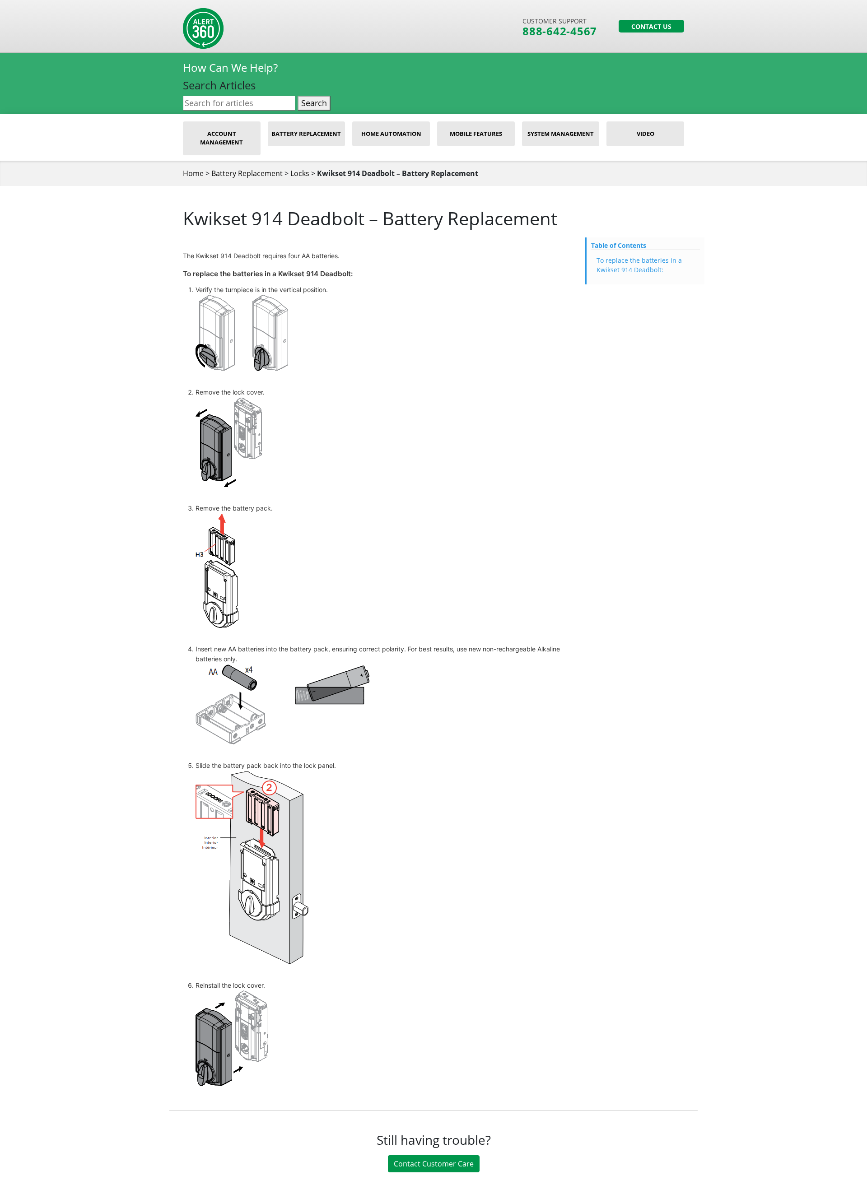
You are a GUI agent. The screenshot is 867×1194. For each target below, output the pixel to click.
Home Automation (391, 134)
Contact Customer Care (434, 1164)
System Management (560, 134)
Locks (299, 173)
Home (193, 173)
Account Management (221, 138)
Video (645, 134)
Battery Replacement (306, 134)
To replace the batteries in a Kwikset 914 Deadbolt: (639, 265)
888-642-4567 (559, 31)
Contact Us (651, 26)
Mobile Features (476, 134)
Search (314, 103)
